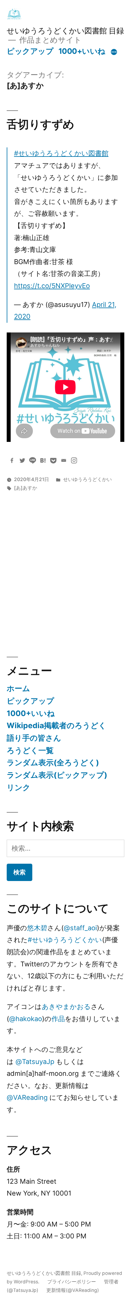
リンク (18, 787)
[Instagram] (74, 460)
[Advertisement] (65, 571)
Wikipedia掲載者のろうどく (56, 725)
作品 (58, 1019)
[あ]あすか (25, 488)
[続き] (114, 52)
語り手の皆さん (34, 737)
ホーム (18, 688)
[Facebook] (11, 460)
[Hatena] (43, 460)
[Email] (63, 460)
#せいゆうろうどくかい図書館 (61, 153)
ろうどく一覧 (30, 750)
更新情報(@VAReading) (72, 1290)
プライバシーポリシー (71, 1282)
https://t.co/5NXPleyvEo (52, 286)
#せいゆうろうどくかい (65, 940)
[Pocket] (53, 460)
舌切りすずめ (40, 124)
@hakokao (25, 1019)
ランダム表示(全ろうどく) (53, 762)
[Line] (32, 460)
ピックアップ (30, 51)
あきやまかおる (66, 1006)
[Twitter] (22, 460)
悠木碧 (37, 928)
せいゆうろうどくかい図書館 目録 (65, 30)
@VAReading (27, 1097)
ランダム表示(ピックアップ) (57, 775)
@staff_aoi (80, 928)
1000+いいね (81, 51)
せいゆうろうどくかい (87, 479)
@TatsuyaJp (35, 1061)
